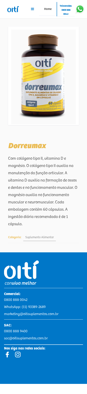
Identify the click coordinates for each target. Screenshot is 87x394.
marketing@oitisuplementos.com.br (31, 314)
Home (48, 9)
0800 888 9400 (16, 331)
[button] (32, 9)
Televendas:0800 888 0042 (66, 10)
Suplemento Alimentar (39, 237)
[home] (13, 9)
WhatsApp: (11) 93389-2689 (25, 307)
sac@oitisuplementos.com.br (26, 338)
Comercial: (12, 294)
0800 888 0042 (16, 300)
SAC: (8, 325)
